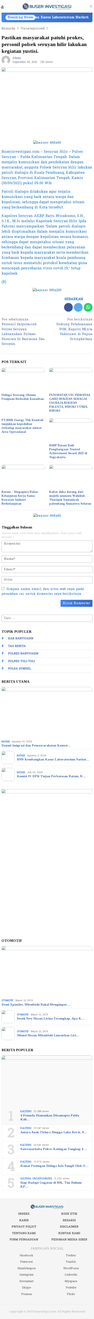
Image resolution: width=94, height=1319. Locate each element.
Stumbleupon (26, 1268)
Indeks (24, 1213)
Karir (24, 1220)
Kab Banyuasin (20, 638)
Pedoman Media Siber (69, 1239)
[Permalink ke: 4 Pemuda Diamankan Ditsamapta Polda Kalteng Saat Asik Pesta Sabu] (47, 1081)
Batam (6, 741)
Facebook (26, 1255)
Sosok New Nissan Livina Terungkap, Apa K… (50, 1018)
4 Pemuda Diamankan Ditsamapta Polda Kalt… (49, 1117)
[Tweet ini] (78, 307)
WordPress (71, 1268)
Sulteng (25, 1178)
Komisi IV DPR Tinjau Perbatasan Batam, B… (51, 776)
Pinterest (26, 1261)
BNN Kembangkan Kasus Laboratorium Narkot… (53, 759)
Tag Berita (17, 646)
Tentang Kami (24, 1233)
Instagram (26, 1274)
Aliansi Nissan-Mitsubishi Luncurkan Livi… (48, 1035)
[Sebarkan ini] (68, 307)
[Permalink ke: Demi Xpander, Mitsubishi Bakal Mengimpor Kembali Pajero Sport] (47, 971)
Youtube (71, 1287)
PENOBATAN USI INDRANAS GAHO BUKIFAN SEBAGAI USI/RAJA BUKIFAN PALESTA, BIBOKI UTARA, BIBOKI (69, 402)
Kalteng (25, 1111)
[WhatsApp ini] (88, 307)
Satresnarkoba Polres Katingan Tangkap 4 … (53, 1149)
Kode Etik (69, 1213)
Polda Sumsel (19, 668)
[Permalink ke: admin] (6, 60)
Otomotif (7, 1000)
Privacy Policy (24, 1226)
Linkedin (71, 1274)
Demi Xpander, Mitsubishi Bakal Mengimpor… (36, 1004)
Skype (26, 1287)
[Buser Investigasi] (47, 6)
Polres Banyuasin (23, 653)
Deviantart (26, 1281)
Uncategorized (42, 1178)
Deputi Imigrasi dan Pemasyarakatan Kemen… (36, 745)
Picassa (26, 1294)
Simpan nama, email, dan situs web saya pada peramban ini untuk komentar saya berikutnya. (43, 591)
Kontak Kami (69, 1233)
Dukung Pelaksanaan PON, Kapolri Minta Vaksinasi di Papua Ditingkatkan (74, 329)
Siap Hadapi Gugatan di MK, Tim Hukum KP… (51, 1184)
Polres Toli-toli (21, 661)
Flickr (71, 1294)
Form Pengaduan (24, 1239)
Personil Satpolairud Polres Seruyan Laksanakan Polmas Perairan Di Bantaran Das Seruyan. (23, 332)
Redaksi (69, 1220)
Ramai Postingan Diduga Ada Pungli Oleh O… (54, 1166)
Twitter (71, 1255)
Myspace (71, 1281)
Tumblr (71, 1261)
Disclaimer (69, 1226)
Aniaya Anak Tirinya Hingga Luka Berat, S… (53, 1132)
